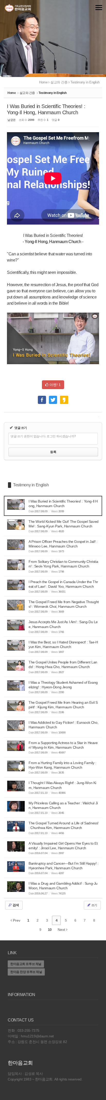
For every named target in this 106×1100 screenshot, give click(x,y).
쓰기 (94, 905)
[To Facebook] (42, 397)
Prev (16, 920)
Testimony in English (85, 82)
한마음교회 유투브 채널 (25, 964)
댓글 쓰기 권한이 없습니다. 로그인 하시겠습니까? (43, 436)
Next (62, 930)
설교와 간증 (58, 82)
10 (49, 930)
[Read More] (53, 506)
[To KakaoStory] (64, 397)
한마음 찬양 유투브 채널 (26, 972)
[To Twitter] (53, 397)
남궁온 (11, 119)
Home (43, 82)
